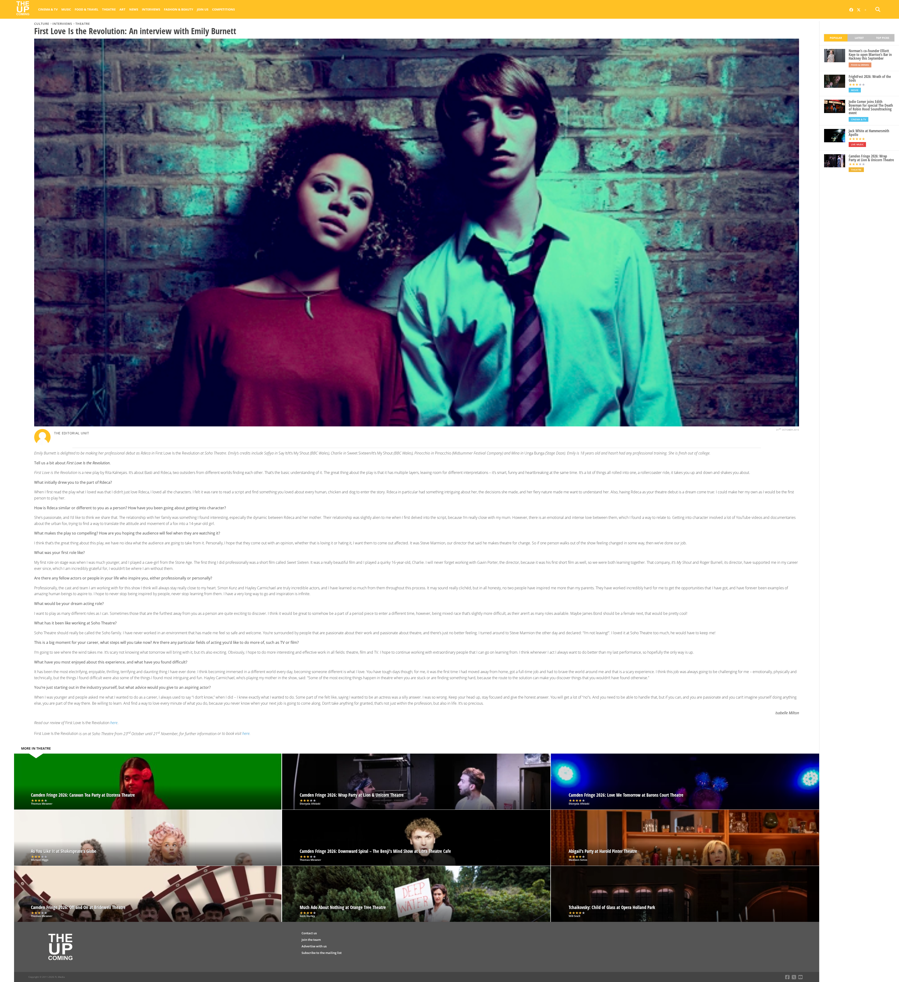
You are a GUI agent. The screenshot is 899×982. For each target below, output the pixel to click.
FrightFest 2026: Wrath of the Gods (870, 78)
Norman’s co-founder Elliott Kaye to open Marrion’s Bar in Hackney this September (870, 54)
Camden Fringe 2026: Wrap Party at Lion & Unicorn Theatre (871, 158)
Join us (202, 9)
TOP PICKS (882, 38)
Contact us (309, 933)
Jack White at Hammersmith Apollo (869, 132)
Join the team (311, 940)
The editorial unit (71, 433)
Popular (836, 38)
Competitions (223, 9)
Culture (41, 24)
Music (66, 9)
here (246, 733)
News (133, 9)
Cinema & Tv (48, 9)
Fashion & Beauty (178, 9)
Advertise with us (314, 946)
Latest (859, 38)
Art (122, 9)
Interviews (151, 9)
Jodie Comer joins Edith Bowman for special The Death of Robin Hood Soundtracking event (871, 107)
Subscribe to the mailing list (322, 953)
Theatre (109, 9)
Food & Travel (86, 9)
